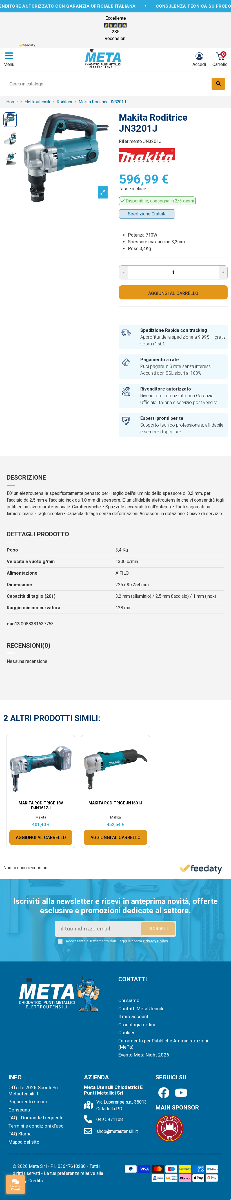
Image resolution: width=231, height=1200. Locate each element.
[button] (164, 525)
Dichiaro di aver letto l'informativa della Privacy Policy (120, 647)
